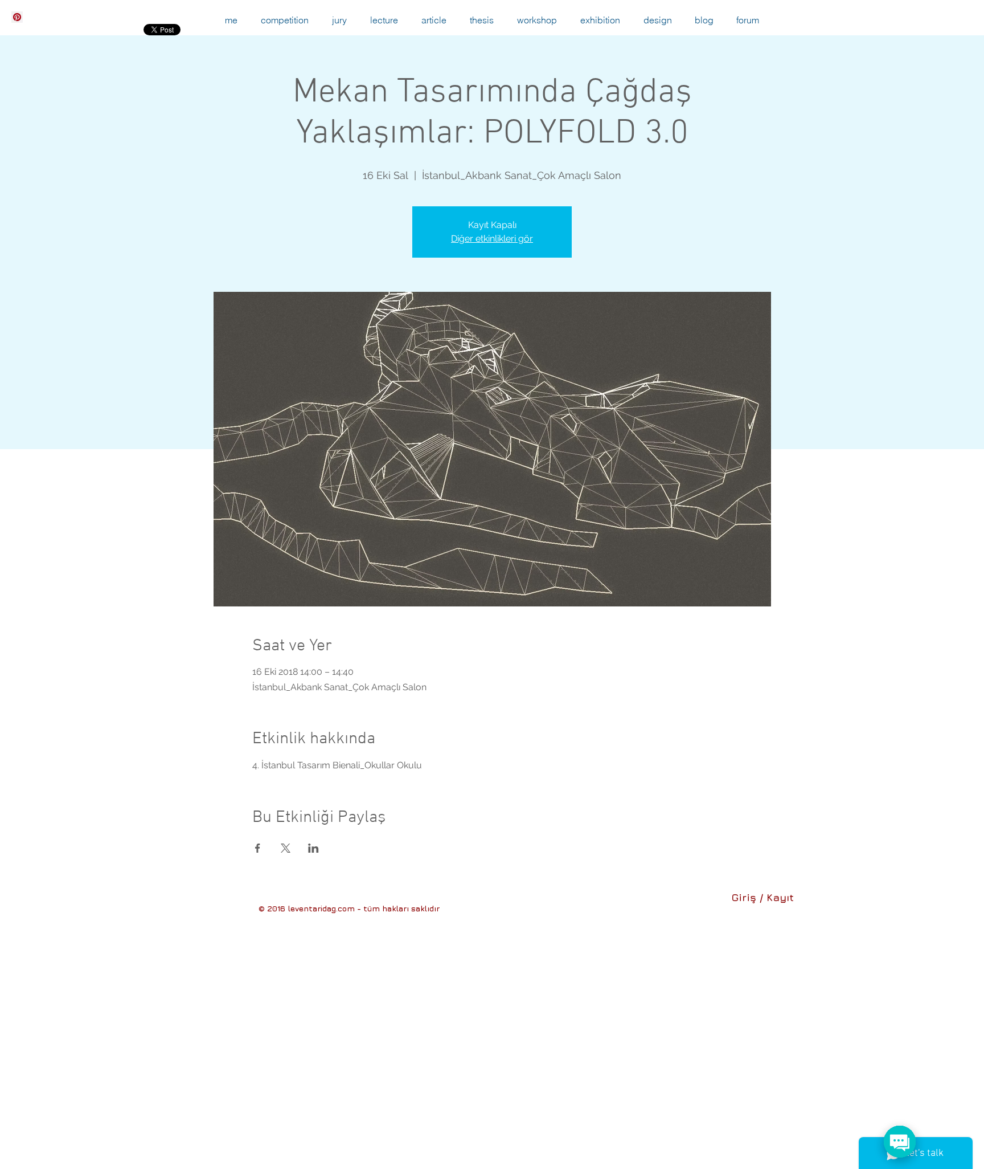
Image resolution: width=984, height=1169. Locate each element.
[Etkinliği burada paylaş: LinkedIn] (313, 848)
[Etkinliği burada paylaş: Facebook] (257, 848)
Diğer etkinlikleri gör (492, 238)
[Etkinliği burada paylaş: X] (285, 848)
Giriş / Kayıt (763, 897)
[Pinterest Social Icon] (17, 17)
